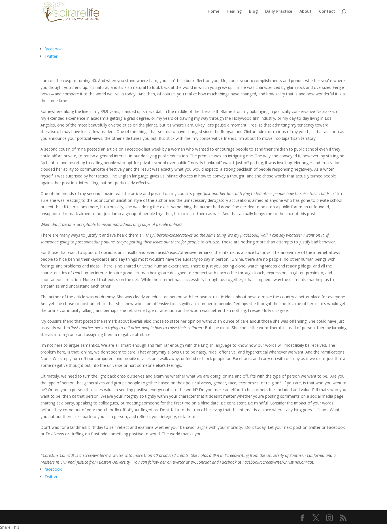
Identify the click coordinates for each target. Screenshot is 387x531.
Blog (253, 11)
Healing (234, 11)
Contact (327, 11)
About (305, 11)
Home (213, 11)
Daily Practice (278, 11)
